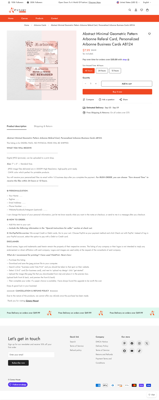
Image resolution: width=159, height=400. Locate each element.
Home (10, 18)
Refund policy (75, 350)
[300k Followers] (132, 343)
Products (39, 18)
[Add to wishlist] (149, 34)
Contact (54, 18)
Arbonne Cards (40, 25)
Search (73, 341)
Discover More (95, 2)
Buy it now (117, 91)
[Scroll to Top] (154, 386)
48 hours (88, 70)
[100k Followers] (139, 343)
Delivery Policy (102, 346)
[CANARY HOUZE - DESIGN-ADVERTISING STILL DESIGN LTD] (17, 10)
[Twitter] (147, 343)
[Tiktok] (139, 351)
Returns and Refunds (104, 354)
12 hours (115, 70)
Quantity (86, 77)
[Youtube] (132, 351)
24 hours (102, 70)
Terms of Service (76, 346)
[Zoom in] (71, 36)
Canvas (24, 18)
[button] (147, 10)
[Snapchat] (124, 351)
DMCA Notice (102, 341)
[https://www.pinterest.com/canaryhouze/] (124, 343)
